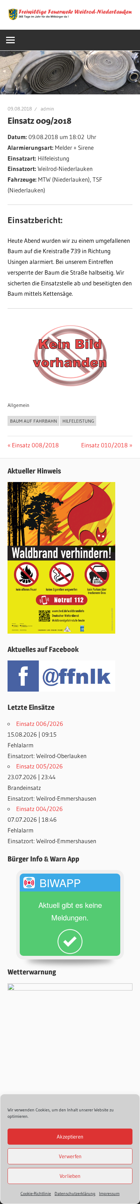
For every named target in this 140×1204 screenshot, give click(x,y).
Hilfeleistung (78, 421)
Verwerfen (70, 1156)
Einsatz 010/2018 (104, 445)
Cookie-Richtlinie (35, 1193)
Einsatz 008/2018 (35, 445)
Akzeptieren (70, 1136)
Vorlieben (70, 1176)
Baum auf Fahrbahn (33, 421)
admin (47, 108)
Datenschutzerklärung (75, 1193)
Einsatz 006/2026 (39, 723)
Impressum (109, 1193)
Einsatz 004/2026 (39, 808)
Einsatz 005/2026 (39, 766)
